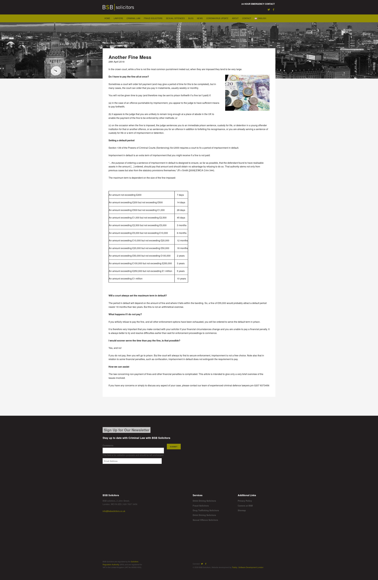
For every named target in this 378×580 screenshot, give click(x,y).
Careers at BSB (245, 505)
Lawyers (118, 18)
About (235, 18)
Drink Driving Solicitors (204, 500)
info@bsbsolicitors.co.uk (114, 511)
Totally (234, 567)
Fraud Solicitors (153, 18)
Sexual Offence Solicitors (205, 519)
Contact (246, 18)
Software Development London (250, 567)
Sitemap (242, 510)
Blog (190, 18)
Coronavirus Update (217, 18)
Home (107, 18)
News (200, 18)
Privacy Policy (245, 500)
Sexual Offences (175, 18)
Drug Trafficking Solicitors (206, 510)
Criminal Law (133, 18)
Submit (174, 447)
